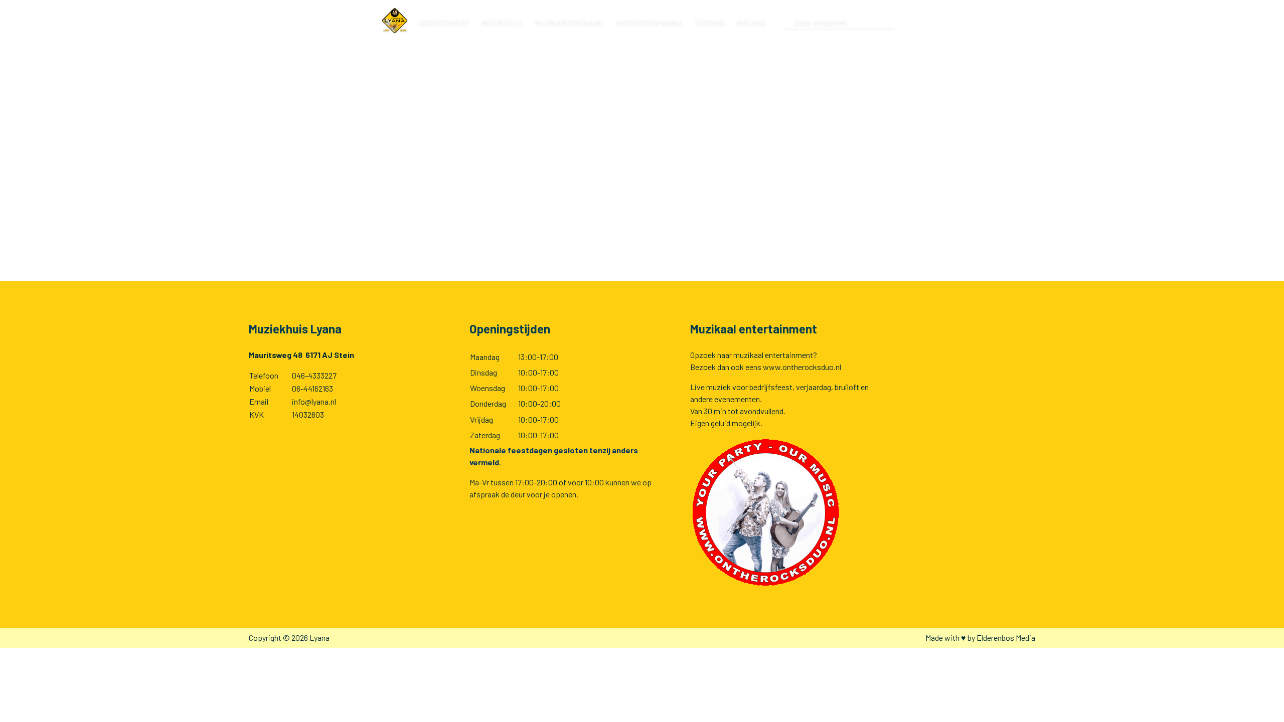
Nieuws (751, 22)
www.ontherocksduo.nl (802, 367)
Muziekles (502, 22)
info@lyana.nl (314, 401)
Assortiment (444, 22)
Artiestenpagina (649, 22)
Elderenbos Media (1006, 637)
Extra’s (710, 22)
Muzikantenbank (569, 22)
